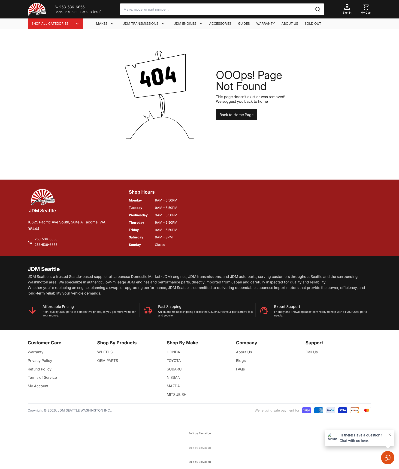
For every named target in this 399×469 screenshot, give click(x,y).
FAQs (240, 369)
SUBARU (174, 369)
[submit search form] (317, 9)
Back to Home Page (237, 114)
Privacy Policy (40, 360)
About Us (244, 352)
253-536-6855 (46, 239)
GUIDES (244, 23)
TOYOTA (174, 360)
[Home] (37, 9)
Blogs (241, 360)
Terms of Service (42, 377)
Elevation (205, 433)
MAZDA (173, 386)
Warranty (35, 352)
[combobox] (222, 9)
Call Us (311, 352)
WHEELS (105, 352)
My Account (38, 386)
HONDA (173, 352)
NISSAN (173, 377)
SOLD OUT (313, 23)
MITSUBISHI (177, 394)
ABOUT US (289, 23)
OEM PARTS (107, 360)
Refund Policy (39, 369)
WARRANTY (265, 23)
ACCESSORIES (220, 23)
